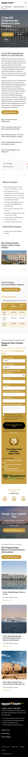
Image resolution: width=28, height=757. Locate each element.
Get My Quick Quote (10, 112)
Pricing (6, 39)
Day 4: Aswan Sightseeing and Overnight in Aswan (11, 143)
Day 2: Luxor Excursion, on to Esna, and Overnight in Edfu (11, 128)
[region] (14, 498)
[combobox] (4, 394)
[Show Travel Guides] (18, 733)
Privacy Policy (13, 432)
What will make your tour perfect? (13, 404)
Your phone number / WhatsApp (13, 391)
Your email (6, 385)
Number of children (8, 364)
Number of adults (8, 358)
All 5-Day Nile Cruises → (11, 557)
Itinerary (20, 34)
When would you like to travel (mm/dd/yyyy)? (11, 371)
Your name (6, 379)
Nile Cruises (8, 7)
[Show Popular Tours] (18, 730)
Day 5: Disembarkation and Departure (10, 151)
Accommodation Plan (8, 297)
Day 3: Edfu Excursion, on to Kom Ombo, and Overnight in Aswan (12, 135)
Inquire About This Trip (11, 289)
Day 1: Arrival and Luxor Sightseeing (9, 120)
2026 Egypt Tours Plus (7, 753)
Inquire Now (7, 34)
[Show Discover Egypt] (19, 737)
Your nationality (8, 398)
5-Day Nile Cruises (18, 7)
